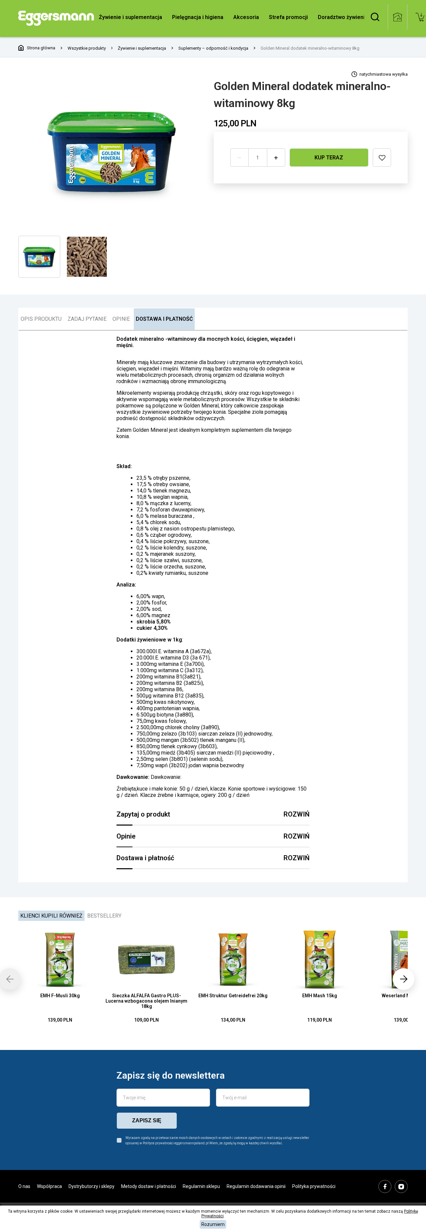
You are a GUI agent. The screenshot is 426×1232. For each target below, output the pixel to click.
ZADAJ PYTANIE (87, 319)
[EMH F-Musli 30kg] (60, 960)
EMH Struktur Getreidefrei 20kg (233, 995)
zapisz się (146, 1120)
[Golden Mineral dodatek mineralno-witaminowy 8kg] (111, 151)
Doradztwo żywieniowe (346, 17)
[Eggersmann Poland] (56, 18)
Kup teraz (329, 157)
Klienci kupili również (51, 916)
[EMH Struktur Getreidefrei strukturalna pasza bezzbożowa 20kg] (233, 960)
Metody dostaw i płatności (148, 1186)
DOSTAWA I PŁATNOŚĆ (164, 319)
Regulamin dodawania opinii (256, 1186)
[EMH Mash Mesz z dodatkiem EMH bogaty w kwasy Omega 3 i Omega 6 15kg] (319, 960)
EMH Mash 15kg (319, 995)
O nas (24, 1186)
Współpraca (49, 1186)
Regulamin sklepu (201, 1186)
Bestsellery (104, 916)
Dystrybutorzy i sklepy (91, 1186)
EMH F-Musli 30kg (60, 995)
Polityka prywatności (313, 1186)
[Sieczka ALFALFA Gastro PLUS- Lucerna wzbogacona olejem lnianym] (146, 960)
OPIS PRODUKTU (41, 319)
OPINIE (121, 319)
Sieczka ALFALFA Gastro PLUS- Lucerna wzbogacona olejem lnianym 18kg (146, 1001)
